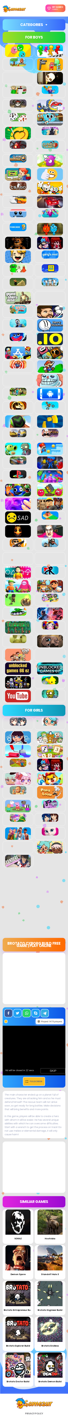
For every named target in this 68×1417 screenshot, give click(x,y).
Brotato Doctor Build (18, 1381)
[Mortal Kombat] (18, 407)
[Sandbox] (50, 517)
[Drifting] (18, 201)
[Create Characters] (18, 741)
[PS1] (18, 476)
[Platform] (50, 453)
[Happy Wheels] (18, 311)
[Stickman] (50, 572)
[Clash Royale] (18, 160)
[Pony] (50, 806)
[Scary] (18, 535)
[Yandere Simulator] (18, 865)
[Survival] (18, 604)
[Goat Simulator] (50, 284)
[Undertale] (18, 686)
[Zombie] (50, 696)
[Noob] (50, 425)
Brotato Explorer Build (18, 1345)
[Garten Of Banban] (18, 270)
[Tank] (18, 613)
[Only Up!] (18, 435)
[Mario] (50, 371)
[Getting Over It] (18, 284)
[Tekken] (50, 618)
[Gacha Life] (18, 783)
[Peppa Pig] (18, 810)
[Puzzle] (50, 480)
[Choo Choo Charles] (18, 147)
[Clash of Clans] (50, 147)
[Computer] (18, 178)
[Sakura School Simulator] (50, 820)
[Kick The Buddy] (18, 366)
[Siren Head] (50, 545)
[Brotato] (18, 105)
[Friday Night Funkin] (50, 247)
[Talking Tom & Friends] (50, 600)
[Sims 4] (18, 838)
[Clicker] (50, 165)
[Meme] (50, 384)
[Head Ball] (50, 316)
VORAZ (18, 1238)
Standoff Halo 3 (50, 1274)
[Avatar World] (50, 723)
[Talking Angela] (50, 833)
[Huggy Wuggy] (18, 339)
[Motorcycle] (50, 407)
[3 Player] (18, 55)
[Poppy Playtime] (50, 467)
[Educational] (50, 755)
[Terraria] (18, 631)
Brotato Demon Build (50, 1381)
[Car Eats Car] (50, 110)
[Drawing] (18, 755)
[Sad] (18, 522)
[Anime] (18, 723)
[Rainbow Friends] (18, 494)
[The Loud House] (18, 659)
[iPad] (18, 357)
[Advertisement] (34, 904)
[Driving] (50, 206)
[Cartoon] (50, 123)
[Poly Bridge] (18, 462)
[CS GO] (18, 188)
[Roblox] (50, 508)
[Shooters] (18, 545)
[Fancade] (18, 229)
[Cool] (50, 178)
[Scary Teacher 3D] (50, 535)
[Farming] (18, 765)
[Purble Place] (18, 820)
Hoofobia (50, 1238)
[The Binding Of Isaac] (50, 645)
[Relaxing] (18, 508)
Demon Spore (18, 1274)
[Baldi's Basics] (18, 92)
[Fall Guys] (50, 215)
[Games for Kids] (50, 783)
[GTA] (18, 302)
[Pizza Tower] (50, 435)
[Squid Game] (18, 577)
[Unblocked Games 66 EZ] (18, 673)
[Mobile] (50, 398)
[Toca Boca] (50, 851)
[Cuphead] (50, 192)
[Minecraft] (18, 394)
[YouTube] (18, 700)
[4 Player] (50, 55)
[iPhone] (50, 357)
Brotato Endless (50, 1345)
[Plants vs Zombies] (18, 453)
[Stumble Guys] (18, 590)
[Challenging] (18, 137)
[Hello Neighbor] (18, 325)
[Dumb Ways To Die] (18, 215)
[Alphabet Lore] (50, 68)
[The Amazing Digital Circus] (50, 627)
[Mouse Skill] (18, 425)
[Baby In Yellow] (50, 82)
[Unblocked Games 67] (50, 673)
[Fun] (18, 261)
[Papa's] (50, 796)
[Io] (50, 343)
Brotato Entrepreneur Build (18, 1310)
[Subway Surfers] (50, 590)
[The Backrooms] (18, 641)
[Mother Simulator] (18, 792)
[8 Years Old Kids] (18, 64)
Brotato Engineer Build (50, 1310)
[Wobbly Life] (50, 682)
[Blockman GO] (50, 92)
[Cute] (50, 741)
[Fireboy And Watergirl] (50, 233)
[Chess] (50, 133)
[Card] (18, 119)
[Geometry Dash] (50, 270)
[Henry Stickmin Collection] (50, 329)
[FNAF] (18, 247)
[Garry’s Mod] (50, 256)
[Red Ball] (50, 494)
